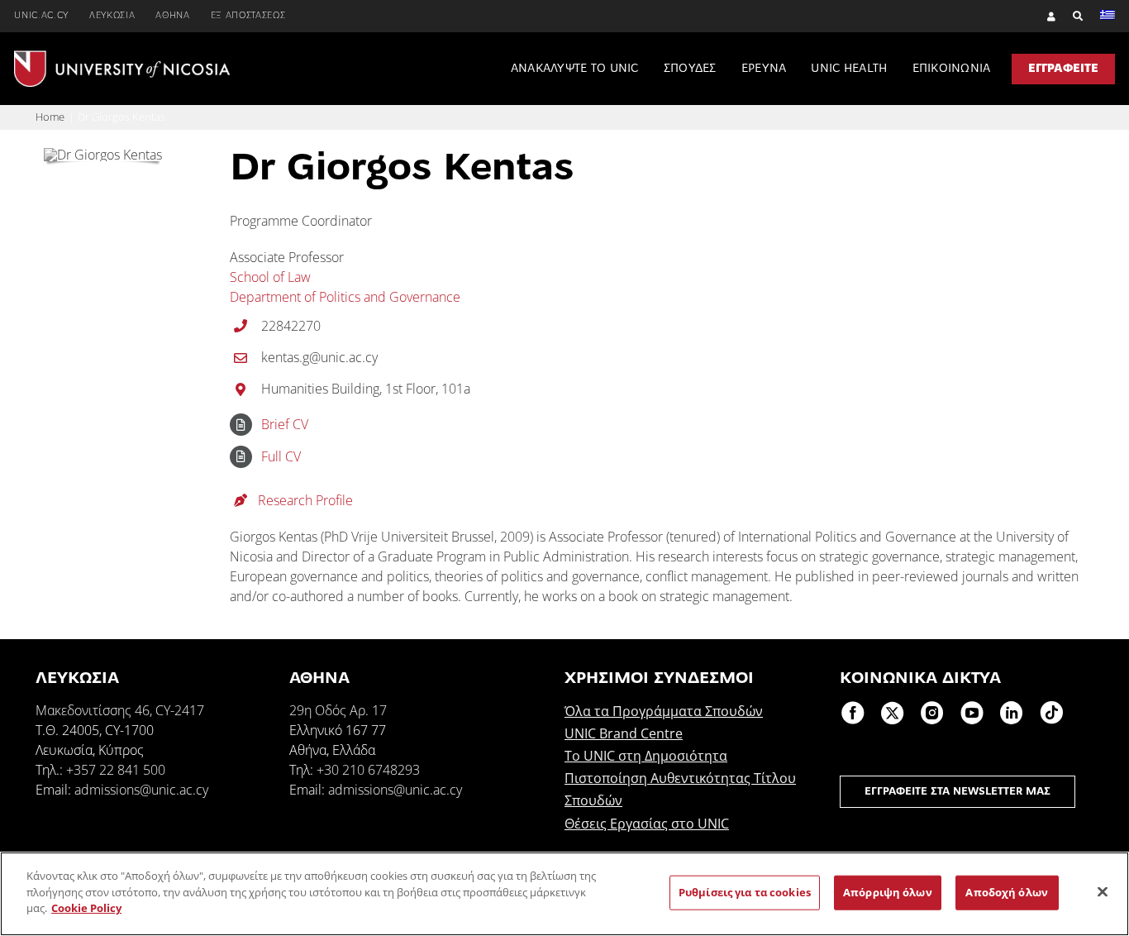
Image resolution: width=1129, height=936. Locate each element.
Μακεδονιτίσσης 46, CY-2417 (120, 710)
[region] (564, 894)
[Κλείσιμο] (1102, 892)
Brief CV (284, 424)
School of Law (270, 277)
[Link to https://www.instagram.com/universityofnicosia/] (932, 713)
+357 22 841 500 (115, 770)
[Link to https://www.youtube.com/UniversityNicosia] (972, 713)
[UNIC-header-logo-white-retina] (122, 57)
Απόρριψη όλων (887, 892)
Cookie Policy (86, 907)
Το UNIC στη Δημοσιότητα (645, 756)
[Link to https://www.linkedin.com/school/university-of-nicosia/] (1011, 713)
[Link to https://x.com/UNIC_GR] (892, 713)
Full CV (281, 456)
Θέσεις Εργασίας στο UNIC (646, 823)
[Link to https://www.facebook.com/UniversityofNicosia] (853, 713)
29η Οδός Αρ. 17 (338, 710)
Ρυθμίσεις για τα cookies (745, 892)
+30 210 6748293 (368, 770)
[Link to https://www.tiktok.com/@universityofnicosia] (1051, 713)
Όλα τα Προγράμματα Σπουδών (663, 711)
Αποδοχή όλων (1006, 892)
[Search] (1070, 16)
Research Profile (304, 500)
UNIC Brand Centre (623, 733)
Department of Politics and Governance (345, 297)
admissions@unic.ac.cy (141, 790)
